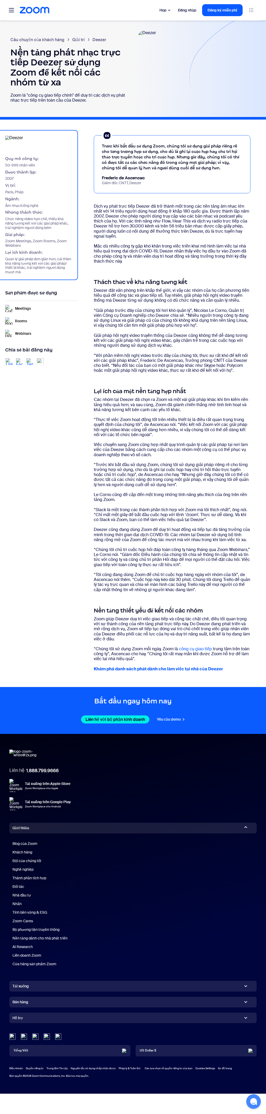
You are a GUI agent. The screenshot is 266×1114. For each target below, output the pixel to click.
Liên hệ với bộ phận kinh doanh (117, 719)
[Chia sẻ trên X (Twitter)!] (30, 362)
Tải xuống (20, 986)
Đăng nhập (187, 10)
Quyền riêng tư (35, 1068)
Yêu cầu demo (171, 719)
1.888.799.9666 (42, 771)
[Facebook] (47, 1036)
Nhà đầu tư (21, 895)
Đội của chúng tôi (26, 860)
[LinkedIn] (12, 1036)
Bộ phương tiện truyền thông (35, 929)
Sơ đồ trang (225, 1068)
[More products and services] (251, 10)
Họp (163, 10)
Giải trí (78, 39)
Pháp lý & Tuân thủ (130, 1068)
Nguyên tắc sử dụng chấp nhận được (93, 1068)
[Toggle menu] (11, 10)
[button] (253, 1101)
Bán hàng (20, 1002)
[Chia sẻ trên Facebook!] (19, 362)
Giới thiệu (20, 828)
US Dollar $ (148, 1050)
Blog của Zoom (24, 843)
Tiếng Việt (21, 1050)
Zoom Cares (22, 921)
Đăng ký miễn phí (222, 10)
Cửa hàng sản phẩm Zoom (34, 964)
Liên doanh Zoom (26, 955)
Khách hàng (22, 852)
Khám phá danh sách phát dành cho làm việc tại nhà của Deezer (158, 669)
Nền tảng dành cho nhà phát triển (40, 938)
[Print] (40, 362)
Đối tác (18, 886)
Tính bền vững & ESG (29, 912)
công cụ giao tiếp (195, 649)
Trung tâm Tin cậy (57, 1068)
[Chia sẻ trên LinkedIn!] (9, 362)
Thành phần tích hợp (29, 878)
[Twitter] (24, 1036)
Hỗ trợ (17, 1019)
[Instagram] (58, 1036)
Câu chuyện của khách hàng (37, 39)
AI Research (22, 946)
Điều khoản (16, 1068)
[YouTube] (35, 1036)
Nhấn (17, 903)
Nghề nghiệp (23, 869)
